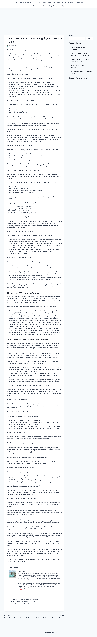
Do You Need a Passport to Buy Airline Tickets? (50, 617)
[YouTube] (21, 590)
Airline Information (59, 2)
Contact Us (60, 629)
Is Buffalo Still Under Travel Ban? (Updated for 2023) (22, 601)
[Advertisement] (48, 18)
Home (16, 2)
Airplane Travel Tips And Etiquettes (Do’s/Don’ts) (48, 6)
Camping (30, 2)
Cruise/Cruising (47, 2)
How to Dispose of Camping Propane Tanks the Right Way (24, 599)
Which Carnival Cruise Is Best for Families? (20, 604)
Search (71, 35)
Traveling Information (75, 2)
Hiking (37, 2)
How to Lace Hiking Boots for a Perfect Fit (20, 597)
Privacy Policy (50, 629)
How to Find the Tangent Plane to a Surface (17, 617)
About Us (23, 2)
